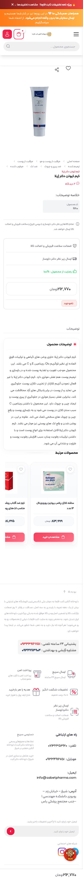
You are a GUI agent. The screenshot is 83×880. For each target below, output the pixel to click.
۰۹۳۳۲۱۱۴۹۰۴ (31, 650)
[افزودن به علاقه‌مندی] (70, 469)
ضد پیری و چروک (52, 166)
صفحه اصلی (73, 161)
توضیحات (73, 328)
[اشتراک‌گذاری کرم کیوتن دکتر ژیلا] (57, 69)
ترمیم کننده (74, 166)
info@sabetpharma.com (56, 777)
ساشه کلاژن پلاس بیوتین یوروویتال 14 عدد (55, 505)
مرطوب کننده (16, 166)
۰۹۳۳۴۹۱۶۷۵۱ (30, 643)
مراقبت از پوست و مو (50, 161)
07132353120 (57, 745)
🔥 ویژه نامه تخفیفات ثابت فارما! (45, 5)
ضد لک (33, 166)
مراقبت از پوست (25, 161)
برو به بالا (72, 592)
